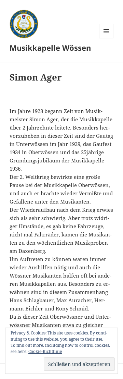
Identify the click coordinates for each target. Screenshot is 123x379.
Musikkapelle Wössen (50, 47)
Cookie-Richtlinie (45, 351)
